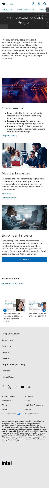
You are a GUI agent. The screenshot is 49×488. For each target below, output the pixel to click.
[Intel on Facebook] (3, 387)
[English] (39, 3)
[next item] (47, 9)
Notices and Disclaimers (14, 431)
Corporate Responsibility (13, 364)
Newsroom (7, 346)
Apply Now (24, 259)
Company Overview (11, 333)
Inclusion (6, 370)
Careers (5, 358)
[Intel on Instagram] (29, 387)
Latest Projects (9, 197)
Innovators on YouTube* (13, 283)
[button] (24, 169)
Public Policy (8, 377)
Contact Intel (8, 340)
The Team (6, 193)
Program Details (9, 135)
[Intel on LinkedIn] (16, 387)
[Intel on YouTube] (22, 387)
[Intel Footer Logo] (7, 463)
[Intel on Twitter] (9, 387)
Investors (6, 352)
